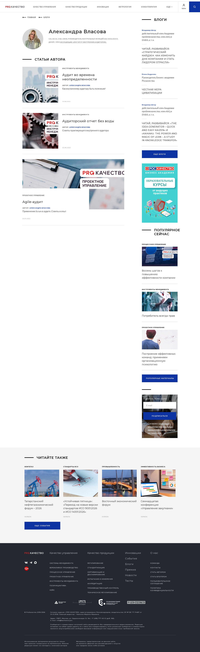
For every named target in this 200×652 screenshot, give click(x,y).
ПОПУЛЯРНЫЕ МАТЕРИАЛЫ (160, 378)
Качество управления (44, 7)
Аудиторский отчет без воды (88, 121)
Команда (155, 563)
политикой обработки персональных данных (160, 426)
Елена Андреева (149, 74)
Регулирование (95, 563)
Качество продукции (76, 7)
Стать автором (158, 572)
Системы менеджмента (61, 563)
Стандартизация (96, 568)
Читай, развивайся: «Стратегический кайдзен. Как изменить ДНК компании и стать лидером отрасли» (158, 56)
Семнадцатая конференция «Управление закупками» (157, 505)
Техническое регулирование (102, 592)
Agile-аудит (32, 202)
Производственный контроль (103, 588)
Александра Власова (79, 85)
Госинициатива (58, 586)
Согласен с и (161, 428)
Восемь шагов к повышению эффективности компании (158, 274)
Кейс (52, 590)
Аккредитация (94, 584)
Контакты (155, 568)
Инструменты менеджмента (64, 581)
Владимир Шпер (149, 30)
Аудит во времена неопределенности (79, 77)
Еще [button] (169, 7)
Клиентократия (149, 7)
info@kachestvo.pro (64, 620)
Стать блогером (158, 577)
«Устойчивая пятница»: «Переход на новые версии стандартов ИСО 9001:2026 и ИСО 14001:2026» (80, 506)
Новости (131, 575)
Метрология (125, 7)
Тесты (129, 580)
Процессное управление (62, 572)
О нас (154, 553)
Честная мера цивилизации (152, 91)
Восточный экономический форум (119, 503)
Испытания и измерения (100, 579)
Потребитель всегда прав (158, 315)
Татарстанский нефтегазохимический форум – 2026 (38, 505)
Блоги (129, 564)
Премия (130, 569)
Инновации (103, 7)
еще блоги (160, 154)
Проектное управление (62, 577)
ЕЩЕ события (42, 526)
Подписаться (160, 416)
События (131, 558)
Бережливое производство (64, 568)
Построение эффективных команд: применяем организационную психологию (158, 359)
